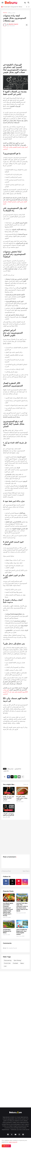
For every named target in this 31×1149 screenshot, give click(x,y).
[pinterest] (23, 1134)
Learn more (12, 1142)
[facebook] (7, 1134)
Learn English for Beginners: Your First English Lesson (21, 932)
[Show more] (22, 776)
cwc (5, 966)
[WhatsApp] (15, 776)
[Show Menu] (2, 2)
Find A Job (7, 963)
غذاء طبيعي (6, 771)
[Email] (19, 776)
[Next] (29, 7)
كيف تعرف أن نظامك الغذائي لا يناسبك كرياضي (8, 798)
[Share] (26, 25)
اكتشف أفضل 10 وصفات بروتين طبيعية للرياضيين (21, 798)
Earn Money (17, 960)
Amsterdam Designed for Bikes (12, 7)
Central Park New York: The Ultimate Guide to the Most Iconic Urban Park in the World (22, 907)
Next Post (26, 871)
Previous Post (6, 871)
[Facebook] (8, 776)
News (22, 963)
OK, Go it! (6, 1146)
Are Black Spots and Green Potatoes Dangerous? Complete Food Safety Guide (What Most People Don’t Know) (8, 909)
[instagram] (19, 1134)
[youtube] (15, 1134)
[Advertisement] (15, 46)
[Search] (28, 2)
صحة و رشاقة (11, 12)
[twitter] (11, 1134)
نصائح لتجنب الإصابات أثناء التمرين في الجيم (8, 814)
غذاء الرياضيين (18, 768)
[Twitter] (12, 776)
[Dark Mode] (25, 2)
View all (25, 784)
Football (15, 963)
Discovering (7, 960)
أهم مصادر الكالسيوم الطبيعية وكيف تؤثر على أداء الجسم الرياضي (15, 692)
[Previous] (27, 7)
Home (5, 12)
